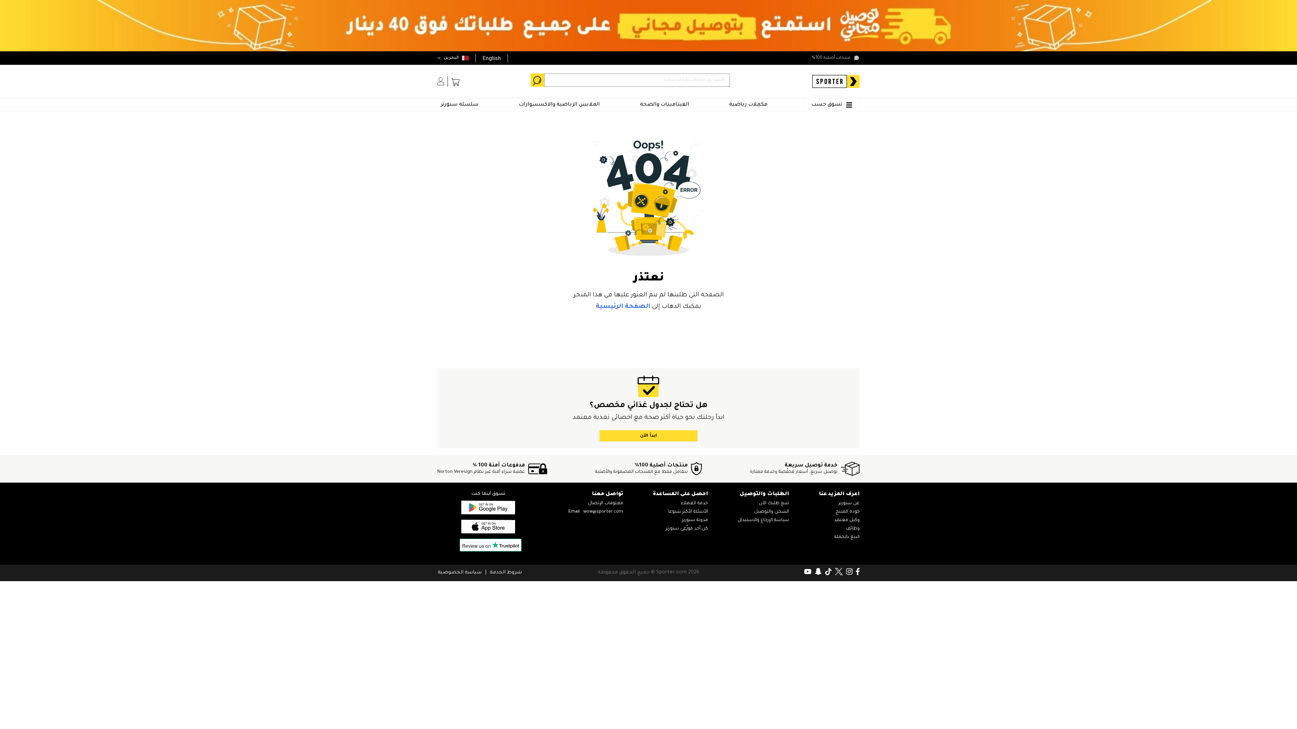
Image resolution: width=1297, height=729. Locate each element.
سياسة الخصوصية (460, 572)
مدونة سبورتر (695, 520)
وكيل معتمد (847, 520)
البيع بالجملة (847, 537)
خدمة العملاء (694, 503)
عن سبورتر (849, 503)
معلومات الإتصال (605, 503)
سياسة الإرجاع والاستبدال (763, 520)
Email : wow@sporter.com (595, 511)
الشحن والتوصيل (771, 511)
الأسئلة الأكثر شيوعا (688, 511)
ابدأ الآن (648, 435)
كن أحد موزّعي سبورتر (687, 528)
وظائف (853, 528)
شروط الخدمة (506, 572)
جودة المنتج (848, 511)
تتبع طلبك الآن (774, 503)
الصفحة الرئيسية (623, 306)
